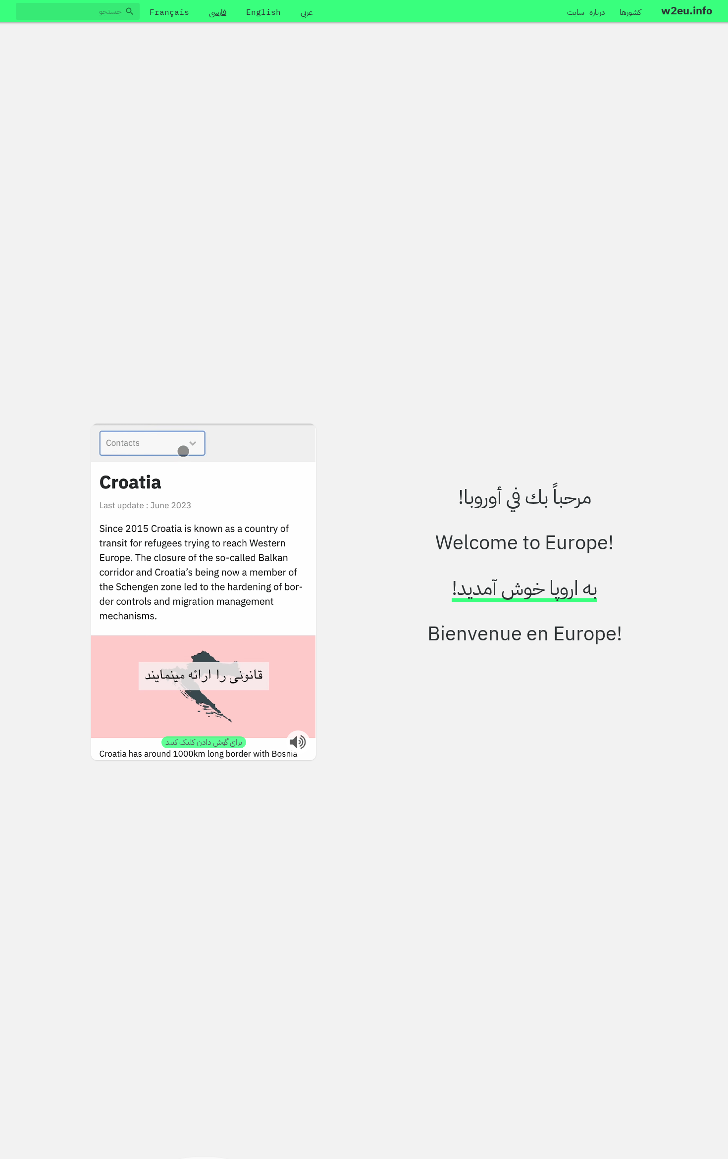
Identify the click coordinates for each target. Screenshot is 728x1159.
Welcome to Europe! (524, 543)
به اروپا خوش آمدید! (524, 588)
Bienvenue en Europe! (524, 634)
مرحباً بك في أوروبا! (524, 497)
